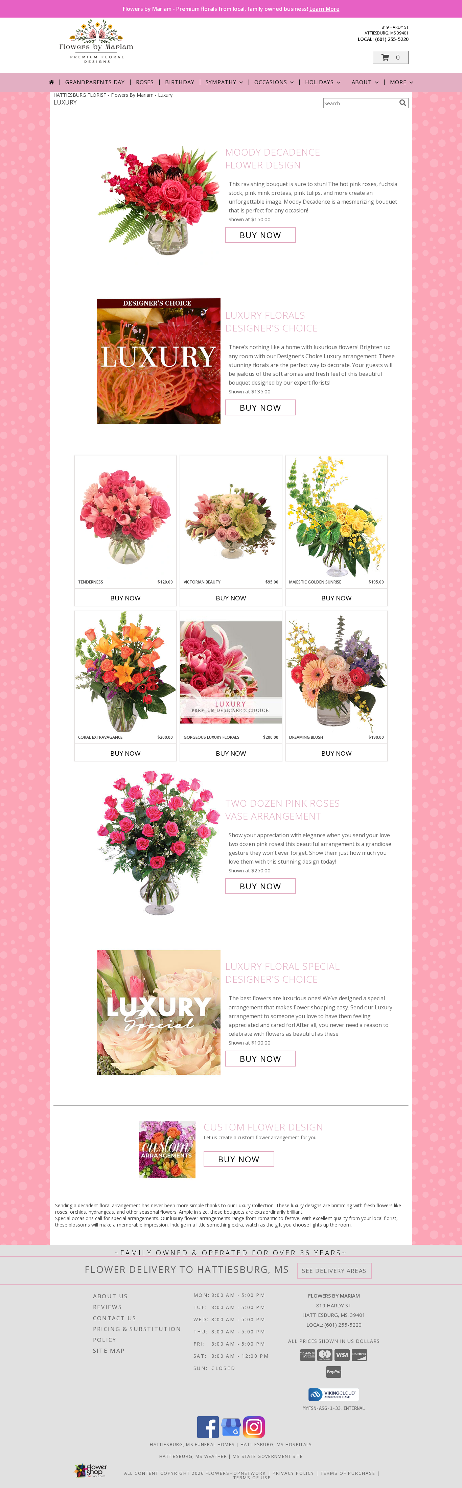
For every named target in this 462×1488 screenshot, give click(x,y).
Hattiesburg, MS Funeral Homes (192, 1444)
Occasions (270, 82)
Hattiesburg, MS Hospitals (276, 1444)
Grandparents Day (95, 82)
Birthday (179, 82)
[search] (402, 103)
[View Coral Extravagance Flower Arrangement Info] (125, 672)
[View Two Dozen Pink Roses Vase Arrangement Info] (159, 845)
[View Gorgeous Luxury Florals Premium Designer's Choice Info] (231, 672)
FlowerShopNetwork (236, 1473)
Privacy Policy (293, 1473)
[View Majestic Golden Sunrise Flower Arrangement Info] (336, 517)
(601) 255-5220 (392, 39)
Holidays (319, 82)
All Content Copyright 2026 (164, 1473)
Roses (145, 82)
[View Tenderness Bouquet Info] (125, 517)
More (398, 82)
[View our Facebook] (208, 1436)
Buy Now (260, 235)
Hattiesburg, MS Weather (193, 1456)
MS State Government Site (268, 1456)
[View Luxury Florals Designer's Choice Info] (159, 361)
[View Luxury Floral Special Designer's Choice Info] (159, 1012)
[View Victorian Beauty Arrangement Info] (231, 517)
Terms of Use (252, 1477)
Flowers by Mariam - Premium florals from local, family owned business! (231, 9)
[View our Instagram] (254, 1436)
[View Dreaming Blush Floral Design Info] (336, 672)
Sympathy (221, 82)
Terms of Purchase (348, 1473)
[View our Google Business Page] (231, 1436)
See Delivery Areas (334, 1271)
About (362, 82)
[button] (391, 57)
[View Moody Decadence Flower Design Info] (159, 193)
